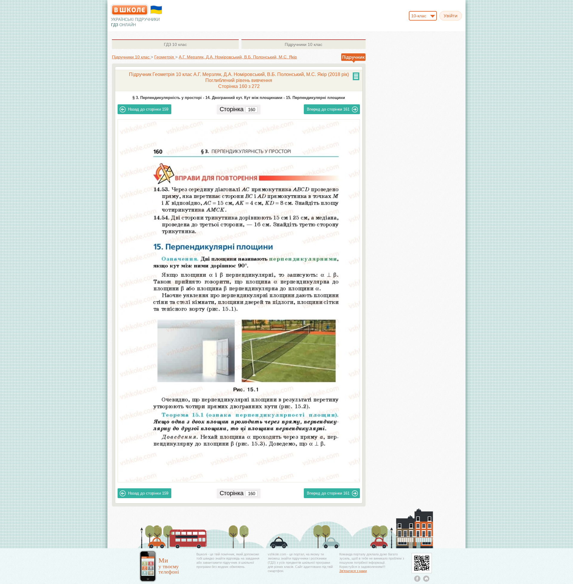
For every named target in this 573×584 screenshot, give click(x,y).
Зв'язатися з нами (353, 571)
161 (328, 109)
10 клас (175, 44)
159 (148, 109)
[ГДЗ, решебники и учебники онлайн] (129, 10)
